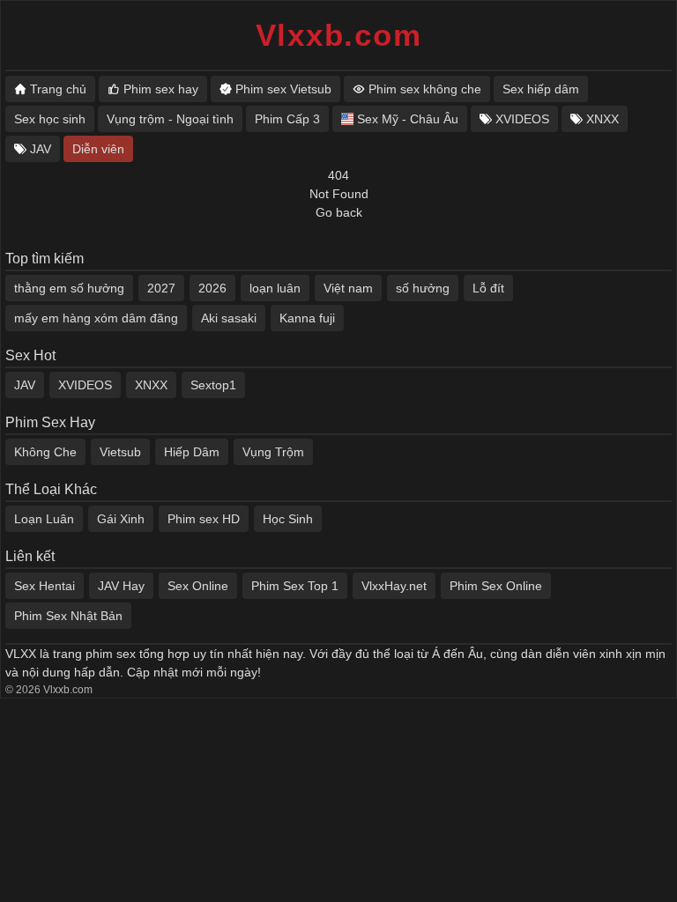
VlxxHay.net (394, 586)
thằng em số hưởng (69, 288)
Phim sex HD (203, 519)
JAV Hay (121, 586)
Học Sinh (288, 519)
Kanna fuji (307, 318)
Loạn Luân (44, 519)
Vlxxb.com (339, 35)
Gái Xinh (121, 519)
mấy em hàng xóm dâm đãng (96, 318)
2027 (161, 288)
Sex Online (197, 586)
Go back (339, 212)
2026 (212, 288)
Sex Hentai (44, 586)
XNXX (151, 385)
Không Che (45, 452)
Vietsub (120, 452)
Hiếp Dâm (191, 452)
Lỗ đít (488, 288)
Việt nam (348, 288)
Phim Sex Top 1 (294, 586)
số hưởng (423, 288)
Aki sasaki (229, 318)
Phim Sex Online (496, 586)
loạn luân (275, 288)
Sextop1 (213, 385)
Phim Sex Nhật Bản (68, 616)
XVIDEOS (85, 385)
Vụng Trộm (273, 452)
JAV (24, 385)
